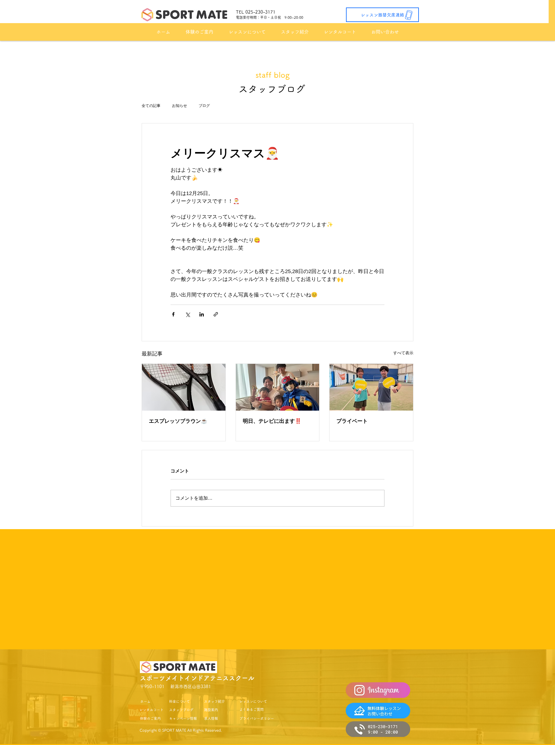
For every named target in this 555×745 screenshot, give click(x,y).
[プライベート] (371, 387)
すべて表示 (403, 353)
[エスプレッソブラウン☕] (183, 387)
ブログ (204, 105)
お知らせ (179, 105)
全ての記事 (151, 105)
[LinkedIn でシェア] (201, 314)
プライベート (352, 421)
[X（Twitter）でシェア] (187, 314)
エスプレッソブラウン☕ (178, 421)
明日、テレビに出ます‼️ (272, 421)
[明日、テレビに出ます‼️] (277, 387)
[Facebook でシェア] (173, 314)
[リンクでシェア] (216, 314)
